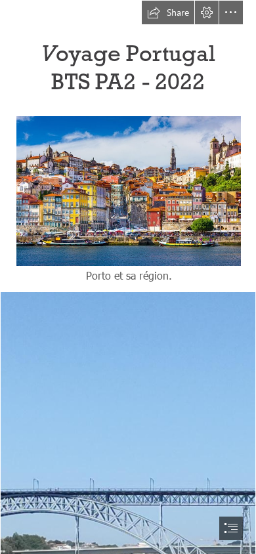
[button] (168, 12)
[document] (128, 277)
